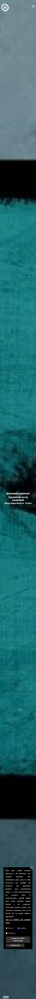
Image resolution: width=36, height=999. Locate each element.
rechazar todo (15, 945)
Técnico (10, 928)
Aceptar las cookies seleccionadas (18, 939)
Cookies (5, 997)
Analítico (23, 928)
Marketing (11, 933)
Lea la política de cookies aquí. (18, 921)
